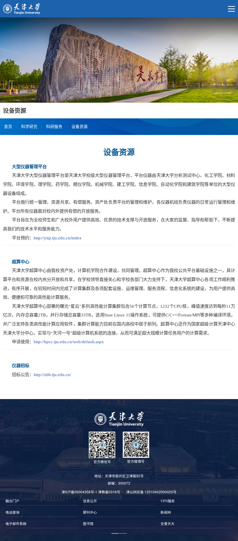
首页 (8, 126)
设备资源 (79, 126)
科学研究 (29, 126)
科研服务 (54, 126)
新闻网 (166, 512)
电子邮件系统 (16, 524)
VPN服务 (168, 501)
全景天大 (167, 524)
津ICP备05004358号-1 (79, 491)
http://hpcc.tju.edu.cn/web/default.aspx (69, 341)
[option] (41, 512)
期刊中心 (90, 512)
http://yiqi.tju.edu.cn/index (58, 237)
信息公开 (90, 501)
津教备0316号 (109, 491)
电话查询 (12, 512)
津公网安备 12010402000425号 (151, 491)
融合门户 (12, 501)
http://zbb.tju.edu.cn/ (52, 374)
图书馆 (88, 524)
